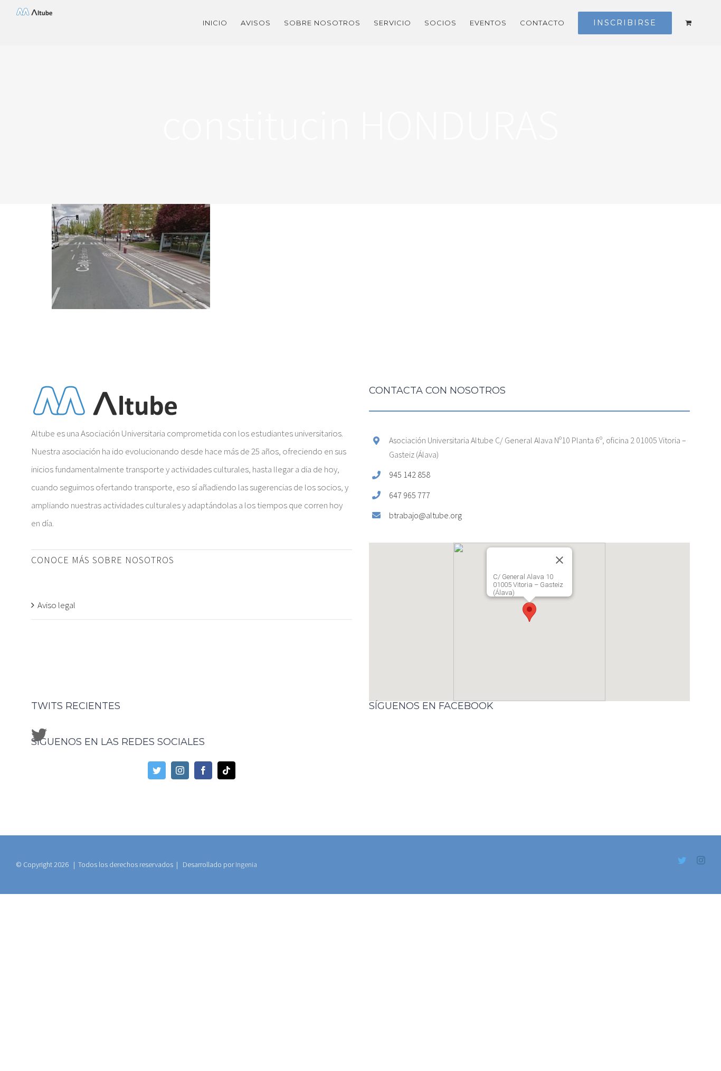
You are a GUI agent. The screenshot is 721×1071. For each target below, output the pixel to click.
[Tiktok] (226, 770)
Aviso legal (56, 605)
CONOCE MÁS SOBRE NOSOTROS (102, 560)
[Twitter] (157, 770)
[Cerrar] (597, 576)
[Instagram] (180, 770)
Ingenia (246, 864)
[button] (529, 612)
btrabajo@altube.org (425, 515)
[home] (105, 395)
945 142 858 (409, 474)
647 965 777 (409, 495)
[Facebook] (203, 770)
